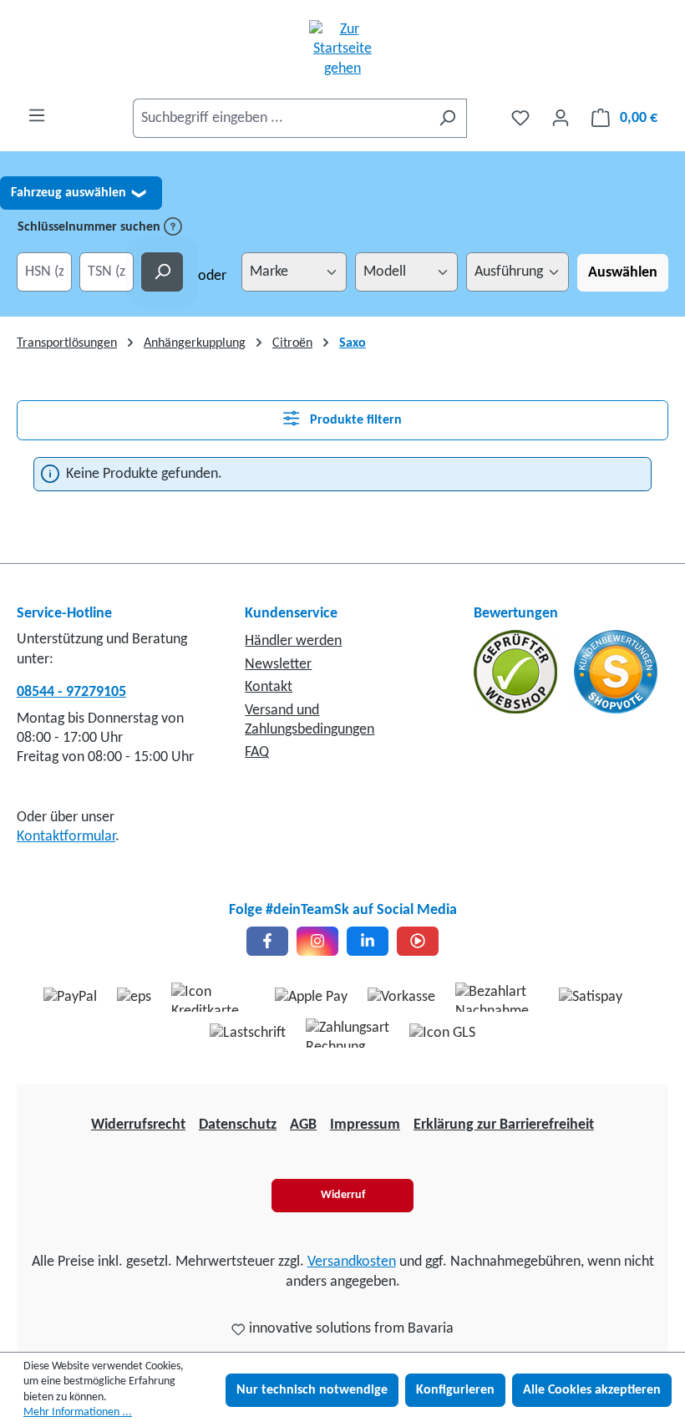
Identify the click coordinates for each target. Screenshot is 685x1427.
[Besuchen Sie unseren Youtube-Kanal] (418, 941)
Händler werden (293, 641)
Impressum (365, 1125)
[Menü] (37, 116)
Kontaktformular (66, 837)
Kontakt (268, 687)
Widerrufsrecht (138, 1125)
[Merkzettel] (520, 118)
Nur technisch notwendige (312, 1390)
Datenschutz (238, 1125)
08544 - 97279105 (71, 692)
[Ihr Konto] (560, 118)
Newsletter (278, 665)
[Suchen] (447, 118)
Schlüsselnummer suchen (91, 227)
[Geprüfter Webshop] (517, 672)
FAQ (257, 752)
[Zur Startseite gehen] (342, 49)
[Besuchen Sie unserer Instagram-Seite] (317, 941)
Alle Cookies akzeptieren (592, 1390)
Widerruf (343, 1195)
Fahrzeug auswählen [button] (78, 193)
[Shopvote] (615, 672)
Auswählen (622, 273)
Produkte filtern (354, 420)
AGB (303, 1125)
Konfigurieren (455, 1390)
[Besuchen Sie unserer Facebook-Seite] (267, 941)
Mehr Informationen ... (77, 1412)
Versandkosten (351, 1262)
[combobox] (281, 118)
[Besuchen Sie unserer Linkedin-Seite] (367, 941)
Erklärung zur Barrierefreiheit (504, 1125)
